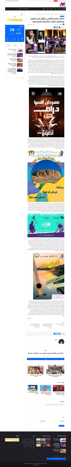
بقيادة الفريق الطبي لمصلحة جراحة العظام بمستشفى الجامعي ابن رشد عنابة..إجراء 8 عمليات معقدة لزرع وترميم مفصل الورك (11, 71)
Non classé (59, 14)
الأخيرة (15, 45)
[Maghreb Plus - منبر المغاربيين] (62, 4)
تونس (22, 442)
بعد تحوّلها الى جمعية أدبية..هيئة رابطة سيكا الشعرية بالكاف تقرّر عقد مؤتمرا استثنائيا (35, 324)
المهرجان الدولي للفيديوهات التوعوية (29, 442)
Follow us (17, 436)
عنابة (33, 446)
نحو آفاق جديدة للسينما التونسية (59, 323)
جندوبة (30, 444)
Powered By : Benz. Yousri (28, 463)
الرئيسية (62, 14)
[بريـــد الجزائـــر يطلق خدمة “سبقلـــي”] (20, 50)
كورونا (30, 446)
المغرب (28, 440)
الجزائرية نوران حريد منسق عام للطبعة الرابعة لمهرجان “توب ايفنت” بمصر (11, 55)
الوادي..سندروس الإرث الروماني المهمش (12, 59)
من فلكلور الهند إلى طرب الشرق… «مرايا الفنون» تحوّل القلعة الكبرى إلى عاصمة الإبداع (46, 393)
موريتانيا (25, 446)
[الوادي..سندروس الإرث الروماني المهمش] (20, 60)
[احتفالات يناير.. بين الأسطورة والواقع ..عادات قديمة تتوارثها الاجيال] (20, 65)
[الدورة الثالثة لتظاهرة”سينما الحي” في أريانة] (32, 388)
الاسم (63, 417)
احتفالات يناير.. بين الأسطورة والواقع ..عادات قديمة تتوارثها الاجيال (12, 64)
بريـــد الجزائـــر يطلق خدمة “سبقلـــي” (12, 49)
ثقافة (33, 444)
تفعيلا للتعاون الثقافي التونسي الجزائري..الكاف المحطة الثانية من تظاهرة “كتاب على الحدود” (46, 324)
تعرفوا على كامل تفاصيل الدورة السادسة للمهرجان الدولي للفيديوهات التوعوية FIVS (59, 393)
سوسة (27, 444)
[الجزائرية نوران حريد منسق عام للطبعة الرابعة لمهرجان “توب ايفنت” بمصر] (20, 55)
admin (61, 24)
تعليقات (8, 45)
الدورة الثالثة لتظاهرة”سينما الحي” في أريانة (33, 393)
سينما (24, 444)
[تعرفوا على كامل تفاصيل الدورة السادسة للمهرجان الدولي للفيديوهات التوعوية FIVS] (58, 388)
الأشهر (21, 45)
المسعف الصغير (32, 440)
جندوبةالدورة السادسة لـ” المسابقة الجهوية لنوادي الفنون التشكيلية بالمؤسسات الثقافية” (40, 0)
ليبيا (27, 446)
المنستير (24, 440)
